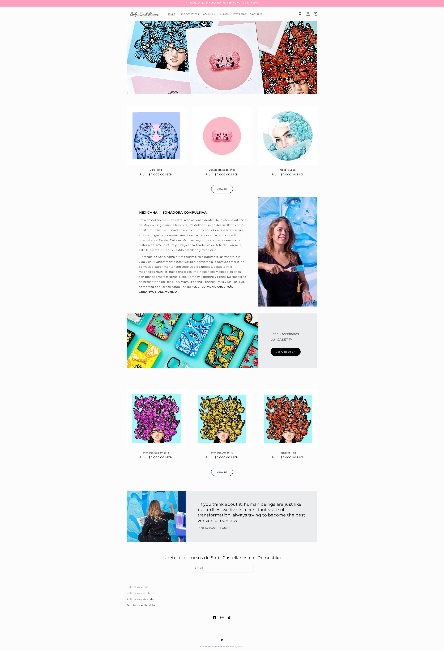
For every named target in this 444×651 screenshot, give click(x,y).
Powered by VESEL (234, 646)
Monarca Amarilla (222, 452)
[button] (300, 14)
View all (222, 188)
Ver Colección (285, 351)
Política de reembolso (141, 593)
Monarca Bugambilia (156, 452)
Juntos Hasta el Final (222, 169)
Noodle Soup (288, 169)
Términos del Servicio (141, 605)
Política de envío (137, 587)
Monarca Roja (288, 452)
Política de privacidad (141, 599)
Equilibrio (156, 169)
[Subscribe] (249, 568)
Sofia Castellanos (216, 646)
